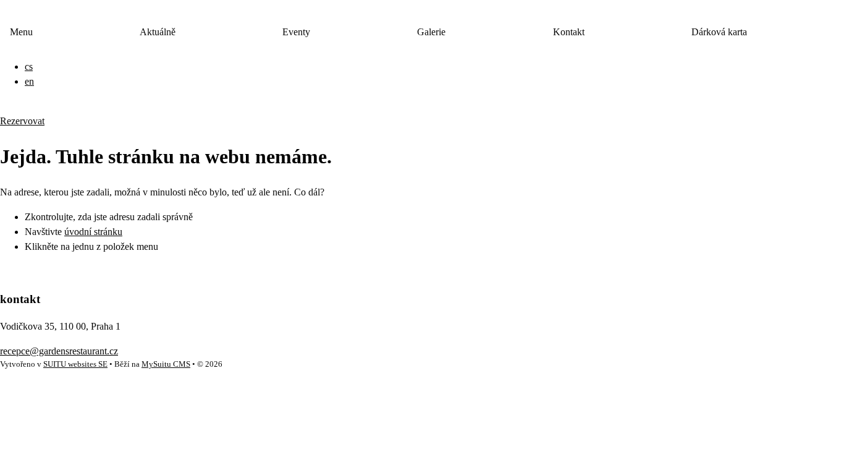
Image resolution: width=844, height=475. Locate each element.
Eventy (296, 32)
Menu (21, 32)
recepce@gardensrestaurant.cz (59, 351)
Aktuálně (157, 32)
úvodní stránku (93, 231)
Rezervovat (22, 121)
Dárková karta (719, 32)
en (29, 81)
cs (29, 66)
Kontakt (568, 32)
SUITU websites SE (75, 364)
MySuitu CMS (165, 364)
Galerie (431, 32)
